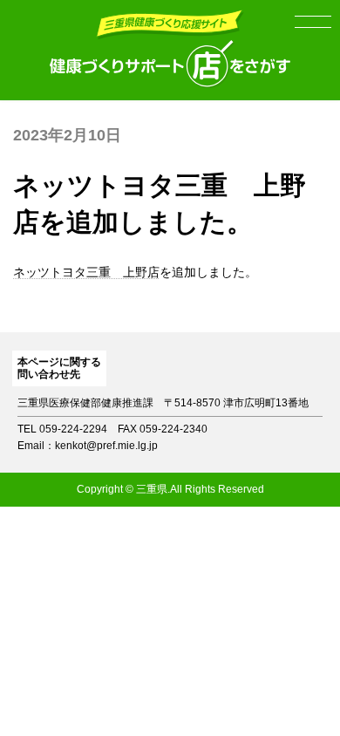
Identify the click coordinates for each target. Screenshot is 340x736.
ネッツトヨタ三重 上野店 (86, 272)
